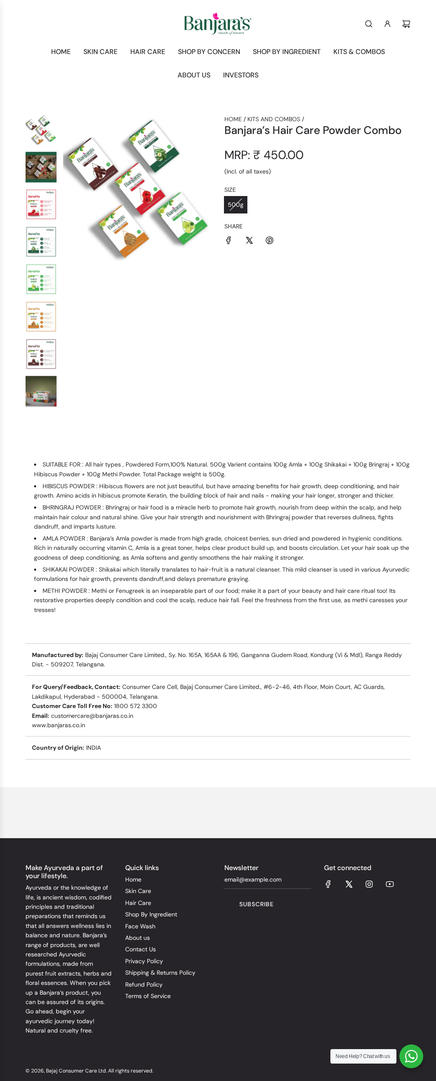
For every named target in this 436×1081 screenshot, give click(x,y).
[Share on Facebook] (228, 241)
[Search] (368, 23)
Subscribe (256, 904)
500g (236, 204)
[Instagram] (369, 884)
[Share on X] (249, 241)
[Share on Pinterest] (269, 241)
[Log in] (387, 23)
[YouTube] (389, 884)
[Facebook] (328, 884)
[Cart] (406, 23)
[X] (348, 884)
